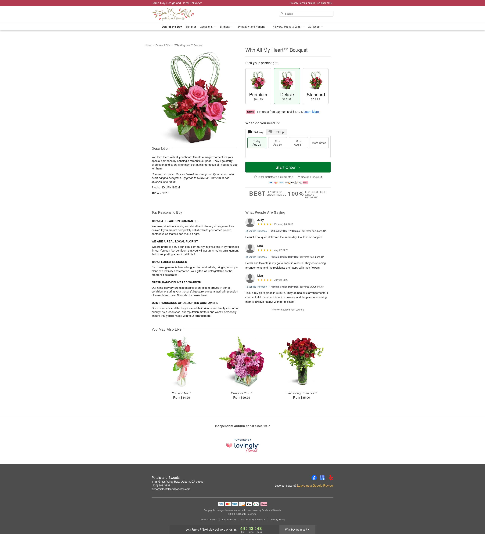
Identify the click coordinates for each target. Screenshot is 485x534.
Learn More (311, 111)
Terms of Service (208, 519)
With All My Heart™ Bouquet (286, 231)
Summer (191, 26)
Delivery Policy (277, 519)
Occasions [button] (206, 26)
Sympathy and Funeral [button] (252, 26)
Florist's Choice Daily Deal (285, 257)
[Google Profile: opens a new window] (322, 477)
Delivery (259, 132)
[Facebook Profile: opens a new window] (314, 477)
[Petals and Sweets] (179, 14)
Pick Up (279, 132)
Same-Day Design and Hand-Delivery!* (177, 3)
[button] (475, 518)
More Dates (319, 143)
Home (148, 45)
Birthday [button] (225, 26)
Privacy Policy (229, 519)
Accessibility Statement (253, 519)
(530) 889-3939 (161, 485)
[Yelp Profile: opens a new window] (330, 477)
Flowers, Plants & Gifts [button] (287, 26)
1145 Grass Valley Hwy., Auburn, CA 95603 (177, 481)
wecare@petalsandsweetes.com (171, 489)
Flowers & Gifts (163, 45)
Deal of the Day (172, 26)
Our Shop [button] (314, 26)
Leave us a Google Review (315, 485)
